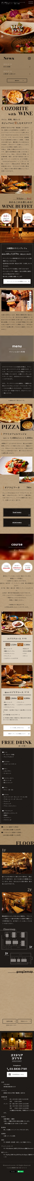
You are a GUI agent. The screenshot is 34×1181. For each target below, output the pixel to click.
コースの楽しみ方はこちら (17, 727)
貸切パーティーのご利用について (17, 733)
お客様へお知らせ (9, 74)
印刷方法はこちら (11, 1025)
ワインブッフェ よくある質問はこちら (17, 281)
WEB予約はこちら (18, 1074)
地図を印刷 (9, 1021)
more (17, 80)
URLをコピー (24, 1021)
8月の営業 (6, 67)
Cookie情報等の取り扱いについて (17, 1167)
